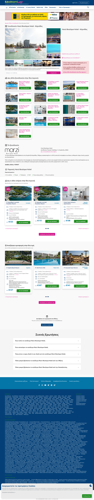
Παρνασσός (26, 409)
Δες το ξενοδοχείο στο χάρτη (48, 151)
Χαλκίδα (55, 413)
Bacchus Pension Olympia (56, 444)
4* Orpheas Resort (21, 465)
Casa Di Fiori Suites (47, 461)
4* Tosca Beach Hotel (47, 424)
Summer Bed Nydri (52, 466)
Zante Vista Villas (50, 467)
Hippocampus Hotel (29, 455)
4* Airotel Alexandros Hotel (73, 444)
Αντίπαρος (55, 397)
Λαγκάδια (25, 404)
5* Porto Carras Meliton (40, 428)
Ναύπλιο (61, 407)
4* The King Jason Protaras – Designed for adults (71, 470)
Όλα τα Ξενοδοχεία (13, 23)
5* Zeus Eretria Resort (37, 424)
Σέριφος (62, 410)
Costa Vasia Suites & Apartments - (53, 107)
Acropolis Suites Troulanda (62, 450)
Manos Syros (79, 440)
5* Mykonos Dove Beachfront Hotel (11, 460)
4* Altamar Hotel (75, 430)
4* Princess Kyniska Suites (45, 444)
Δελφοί (6, 399)
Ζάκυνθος (60, 399)
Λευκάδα (55, 404)
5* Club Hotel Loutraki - (82, 118)
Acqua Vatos (73, 445)
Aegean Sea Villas (23, 460)
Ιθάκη (17, 400)
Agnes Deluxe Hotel (35, 449)
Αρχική (6, 23)
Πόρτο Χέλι (18, 410)
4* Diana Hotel (64, 436)
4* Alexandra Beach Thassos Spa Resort (24, 441)
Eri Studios (83, 453)
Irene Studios (69, 428)
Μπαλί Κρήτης (17, 407)
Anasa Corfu (78, 453)
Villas (46, 7)
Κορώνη (37, 403)
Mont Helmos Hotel (81, 436)
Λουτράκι (20, 405)
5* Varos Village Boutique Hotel (55, 460)
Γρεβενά (65, 398)
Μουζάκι (12, 407)
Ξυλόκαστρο (23, 408)
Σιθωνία (70, 410)
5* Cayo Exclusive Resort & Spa (11, 451)
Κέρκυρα (71, 402)
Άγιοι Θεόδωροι (8, 395)
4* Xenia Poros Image (18, 426)
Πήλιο (57, 409)
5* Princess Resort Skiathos (17, 442)
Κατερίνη (57, 402)
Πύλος (27, 410)
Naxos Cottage (63, 463)
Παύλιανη (42, 409)
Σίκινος (6, 412)
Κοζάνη (11, 403)
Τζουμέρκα (65, 412)
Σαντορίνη (58, 410)
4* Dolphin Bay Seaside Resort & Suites (51, 426)
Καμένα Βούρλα (8, 402)
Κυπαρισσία (13, 404)
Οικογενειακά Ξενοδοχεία (81, 403)
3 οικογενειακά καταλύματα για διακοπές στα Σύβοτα (46, 483)
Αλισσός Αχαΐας (15, 397)
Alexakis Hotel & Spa (23, 450)
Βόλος (42, 398)
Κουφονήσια (49, 403)
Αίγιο (66, 395)
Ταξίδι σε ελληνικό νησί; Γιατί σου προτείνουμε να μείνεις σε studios (17, 479)
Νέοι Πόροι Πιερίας (16, 408)
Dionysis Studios (31, 439)
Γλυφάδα (61, 398)
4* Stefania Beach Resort (57, 430)
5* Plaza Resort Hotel (28, 452)
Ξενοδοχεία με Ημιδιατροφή (81, 399)
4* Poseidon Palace (32, 423)
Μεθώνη (45, 405)
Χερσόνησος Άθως (8, 414)
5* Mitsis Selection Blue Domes (17, 452)
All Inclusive (12, 7)
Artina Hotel (56, 442)
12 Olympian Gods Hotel (63, 429)
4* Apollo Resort (60, 462)
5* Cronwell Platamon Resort (61, 423)
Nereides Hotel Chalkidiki (40, 471)
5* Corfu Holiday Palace (9, 428)
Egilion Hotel (17, 436)
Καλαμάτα (56, 400)
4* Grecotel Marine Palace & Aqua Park (68, 421)
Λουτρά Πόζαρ (7, 405)
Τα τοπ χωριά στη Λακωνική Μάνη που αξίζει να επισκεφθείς (16, 482)
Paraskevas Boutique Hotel (38, 453)
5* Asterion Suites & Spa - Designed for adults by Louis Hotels (36, 457)
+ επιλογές (11, 211)
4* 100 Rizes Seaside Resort (45, 436)
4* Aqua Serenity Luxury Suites (60, 467)
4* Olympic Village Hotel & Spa (72, 426)
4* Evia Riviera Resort (9, 425)
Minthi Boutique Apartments (10, 441)
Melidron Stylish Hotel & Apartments (46, 472)
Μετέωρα (59, 405)
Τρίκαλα (14, 413)
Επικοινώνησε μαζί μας (21, 381)
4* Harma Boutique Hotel (62, 453)
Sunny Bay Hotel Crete (35, 444)
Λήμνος (59, 404)
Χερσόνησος (68, 413)
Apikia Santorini (36, 458)
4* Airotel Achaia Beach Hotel (79, 424)
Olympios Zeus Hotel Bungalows (25, 449)
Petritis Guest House (78, 446)
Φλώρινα (45, 413)
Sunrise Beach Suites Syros (79, 462)
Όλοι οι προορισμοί (8, 416)
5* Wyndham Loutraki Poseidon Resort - (53, 83)
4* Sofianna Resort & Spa (17, 467)
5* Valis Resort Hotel (24, 423)
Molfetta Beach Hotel (44, 458)
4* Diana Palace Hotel (82, 435)
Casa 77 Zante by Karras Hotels (73, 450)
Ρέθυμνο (34, 410)
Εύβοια (45, 399)
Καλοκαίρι (21, 7)
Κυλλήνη (68, 403)
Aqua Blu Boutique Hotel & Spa (18, 457)
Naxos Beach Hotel (21, 455)
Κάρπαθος (30, 402)
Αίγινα (63, 395)
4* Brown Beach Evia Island (10, 429)
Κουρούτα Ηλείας (43, 403)
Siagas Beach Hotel (49, 428)
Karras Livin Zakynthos (20, 466)
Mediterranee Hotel (22, 445)
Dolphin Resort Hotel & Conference (39, 467)
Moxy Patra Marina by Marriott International (42, 433)
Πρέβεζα (22, 410)
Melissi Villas (77, 460)
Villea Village (78, 457)
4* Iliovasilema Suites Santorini (24, 437)
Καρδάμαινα (14, 402)
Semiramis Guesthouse (68, 437)
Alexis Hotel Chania (58, 456)
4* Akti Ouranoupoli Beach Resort (11, 445)
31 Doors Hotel (16, 450)
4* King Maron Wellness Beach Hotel (23, 444)
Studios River (64, 444)
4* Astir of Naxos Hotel (9, 461)
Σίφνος (10, 412)
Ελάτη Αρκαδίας (16, 399)
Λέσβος (50, 404)
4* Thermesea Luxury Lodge (56, 452)
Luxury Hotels (31, 7)
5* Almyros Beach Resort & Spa (11, 455)
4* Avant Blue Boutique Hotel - (80, 95)
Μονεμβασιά (7, 407)
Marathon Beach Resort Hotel (66, 441)
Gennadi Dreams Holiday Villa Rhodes (79, 471)
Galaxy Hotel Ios (8, 447)
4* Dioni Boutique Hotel (9, 435)
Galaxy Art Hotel (39, 442)
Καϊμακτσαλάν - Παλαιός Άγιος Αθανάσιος (40, 400)
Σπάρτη (36, 412)
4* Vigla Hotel (67, 461)
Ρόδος (40, 410)
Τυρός (30, 413)
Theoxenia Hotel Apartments (78, 428)
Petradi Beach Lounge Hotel (20, 461)
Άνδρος (50, 397)
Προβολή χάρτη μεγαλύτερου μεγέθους (70, 53)
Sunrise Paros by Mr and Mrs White (73, 463)
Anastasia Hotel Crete (78, 467)
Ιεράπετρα (13, 400)
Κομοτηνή (24, 403)
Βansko (38, 398)
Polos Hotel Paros (77, 451)
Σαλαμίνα (44, 410)
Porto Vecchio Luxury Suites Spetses (54, 470)
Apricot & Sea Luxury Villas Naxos (31, 466)
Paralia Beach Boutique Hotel (21, 439)
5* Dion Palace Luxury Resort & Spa (48, 425)
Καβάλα (30, 400)
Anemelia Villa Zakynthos (61, 466)
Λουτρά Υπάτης (14, 405)
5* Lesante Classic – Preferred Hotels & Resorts (42, 465)
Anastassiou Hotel (46, 445)
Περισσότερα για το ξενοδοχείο (71, 57)
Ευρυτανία (49, 399)
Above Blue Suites (36, 435)
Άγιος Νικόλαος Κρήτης (40, 395)
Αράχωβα (59, 397)
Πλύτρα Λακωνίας (8, 410)
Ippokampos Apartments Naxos (58, 461)
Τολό (73, 412)
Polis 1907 (68, 465)
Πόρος (14, 410)
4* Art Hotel (64, 460)
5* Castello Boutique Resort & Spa (50, 453)
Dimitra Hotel (70, 467)
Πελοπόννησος (51, 409)
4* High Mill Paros (84, 431)
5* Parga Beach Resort (80, 445)
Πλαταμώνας (64, 409)
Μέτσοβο (63, 405)
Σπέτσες (40, 412)
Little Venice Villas (8, 467)
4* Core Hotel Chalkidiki (48, 442)
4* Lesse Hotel (37, 429)
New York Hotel (52, 451)
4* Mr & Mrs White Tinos (53, 429)
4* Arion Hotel (59, 425)
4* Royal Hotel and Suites (65, 445)
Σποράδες (45, 412)
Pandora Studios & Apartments (11, 470)
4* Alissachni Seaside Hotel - (53, 119)
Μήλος (68, 405)
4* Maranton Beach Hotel (36, 425)
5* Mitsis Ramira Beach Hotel (73, 452)
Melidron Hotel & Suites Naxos (74, 447)
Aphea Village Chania (72, 468)
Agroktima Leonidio (35, 437)
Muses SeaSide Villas (75, 431)
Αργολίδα (64, 397)
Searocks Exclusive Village (46, 440)
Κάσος (43, 402)
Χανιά (64, 413)
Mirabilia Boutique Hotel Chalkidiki (46, 441)
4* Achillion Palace (59, 451)
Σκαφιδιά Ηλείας (15, 412)
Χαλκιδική (60, 413)
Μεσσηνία (54, 405)
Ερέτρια (36, 399)
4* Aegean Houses (39, 461)
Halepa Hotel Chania (75, 461)
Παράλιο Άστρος (17, 409)
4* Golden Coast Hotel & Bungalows (25, 424)
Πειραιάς (46, 409)
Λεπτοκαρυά (46, 404)
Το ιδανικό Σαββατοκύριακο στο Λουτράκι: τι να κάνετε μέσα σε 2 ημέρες (44, 479)
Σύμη (53, 412)
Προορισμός (52, 7)
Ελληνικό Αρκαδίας (23, 399)
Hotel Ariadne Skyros (46, 463)
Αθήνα (59, 395)
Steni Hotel (19, 446)
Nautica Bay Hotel (71, 423)
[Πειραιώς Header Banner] (47, 16)
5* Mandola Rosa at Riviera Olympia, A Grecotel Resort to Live (16, 421)
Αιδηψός (69, 395)
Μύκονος (35, 407)
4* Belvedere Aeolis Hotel (64, 442)
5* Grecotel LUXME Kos (55, 421)
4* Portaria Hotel (73, 435)
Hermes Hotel (84, 451)
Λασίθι (41, 404)
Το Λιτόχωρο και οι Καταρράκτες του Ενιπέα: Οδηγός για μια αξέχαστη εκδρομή (50, 480)
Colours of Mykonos (60, 458)
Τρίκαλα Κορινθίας (20, 413)
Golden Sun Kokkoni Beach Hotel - (53, 95)
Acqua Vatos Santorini (48, 439)
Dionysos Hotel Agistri (70, 457)
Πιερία (60, 409)
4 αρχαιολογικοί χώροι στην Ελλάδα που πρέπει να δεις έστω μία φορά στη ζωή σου (20, 483)
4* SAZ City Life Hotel (46, 431)
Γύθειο (69, 398)
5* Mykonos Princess (15, 453)
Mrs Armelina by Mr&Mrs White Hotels (34, 463)
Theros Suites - (25, 94)
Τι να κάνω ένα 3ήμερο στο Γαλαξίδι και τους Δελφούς (76, 480)
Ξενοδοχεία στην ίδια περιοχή (47, 234)
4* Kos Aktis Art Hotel (38, 455)
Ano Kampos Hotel (8, 450)
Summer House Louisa (33, 450)
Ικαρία (20, 400)
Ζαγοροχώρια (54, 399)
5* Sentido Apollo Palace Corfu (26, 453)
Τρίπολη (25, 413)
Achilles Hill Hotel (36, 436)
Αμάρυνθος (31, 397)
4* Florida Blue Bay (66, 425)
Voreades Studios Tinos (67, 471)
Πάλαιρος (60, 408)
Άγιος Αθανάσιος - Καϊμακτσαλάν (18, 395)
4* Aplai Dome (73, 455)
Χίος (14, 414)
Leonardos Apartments (56, 436)
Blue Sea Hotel (76, 433)
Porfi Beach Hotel (29, 465)
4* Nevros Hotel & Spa (9, 449)
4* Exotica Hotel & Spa (56, 424)
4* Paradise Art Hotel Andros (23, 430)
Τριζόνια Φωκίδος (8, 413)
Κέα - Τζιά (62, 402)
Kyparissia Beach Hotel (54, 445)
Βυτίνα (53, 398)
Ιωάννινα (26, 400)
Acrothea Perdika (36, 441)
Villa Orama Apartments (56, 449)
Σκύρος (29, 412)
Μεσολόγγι (50, 405)
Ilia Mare (16, 449)
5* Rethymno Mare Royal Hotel (11, 465)
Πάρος (30, 409)
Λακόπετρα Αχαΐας (31, 404)
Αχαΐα (35, 398)
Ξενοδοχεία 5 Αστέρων (80, 395)
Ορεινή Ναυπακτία (37, 408)
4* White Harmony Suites (32, 460)
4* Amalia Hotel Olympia (28, 433)
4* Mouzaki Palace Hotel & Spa (29, 428)
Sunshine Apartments (39, 439)
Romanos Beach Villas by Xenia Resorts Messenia (14, 471)
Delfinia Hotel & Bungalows (39, 462)
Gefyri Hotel (82, 450)
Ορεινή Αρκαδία (30, 408)
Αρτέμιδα (15, 398)
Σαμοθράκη (49, 410)
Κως (21, 404)
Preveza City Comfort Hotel (45, 449)
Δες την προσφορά (23, 222)
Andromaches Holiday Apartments (71, 458)
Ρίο (37, 410)
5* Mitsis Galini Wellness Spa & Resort (12, 423)
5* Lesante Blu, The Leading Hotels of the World (24, 462)
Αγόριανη (51, 395)
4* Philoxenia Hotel (67, 430)
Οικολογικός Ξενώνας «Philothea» (70, 440)
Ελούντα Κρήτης (31, 399)
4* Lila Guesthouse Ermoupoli (10, 472)
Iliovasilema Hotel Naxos (9, 463)
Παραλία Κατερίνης (69, 408)
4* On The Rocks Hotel (55, 463)
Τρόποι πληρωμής (46, 381)
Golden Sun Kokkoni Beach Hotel (11, 430)
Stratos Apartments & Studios (31, 451)
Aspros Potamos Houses (43, 466)
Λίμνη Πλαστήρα (65, 404)
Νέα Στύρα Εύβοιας (8, 408)
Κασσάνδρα (48, 402)
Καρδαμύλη (20, 402)
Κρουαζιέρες (58, 403)
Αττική (31, 398)
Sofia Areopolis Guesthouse (29, 471)
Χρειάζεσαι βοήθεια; (47, 325)
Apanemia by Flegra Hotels (56, 433)
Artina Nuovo (7, 453)
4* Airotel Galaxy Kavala (69, 434)
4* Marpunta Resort (37, 431)
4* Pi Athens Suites (27, 447)
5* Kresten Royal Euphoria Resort (63, 455)
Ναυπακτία (57, 407)
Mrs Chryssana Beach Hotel (67, 433)
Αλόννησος (21, 397)
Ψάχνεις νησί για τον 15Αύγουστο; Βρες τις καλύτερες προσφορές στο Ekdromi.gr (43, 482)
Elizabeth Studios (8, 431)
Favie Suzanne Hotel (18, 433)
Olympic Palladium (71, 460)
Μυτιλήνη (44, 407)
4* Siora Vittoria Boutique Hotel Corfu (47, 437)
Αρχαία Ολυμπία (21, 398)
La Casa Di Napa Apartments (10, 446)
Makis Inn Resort (71, 453)
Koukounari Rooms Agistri (10, 444)
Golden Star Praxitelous (9, 433)
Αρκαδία (6, 398)
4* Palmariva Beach (20, 429)
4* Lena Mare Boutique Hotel (68, 456)
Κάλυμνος (71, 400)
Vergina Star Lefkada (69, 446)
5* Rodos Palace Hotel (66, 431)
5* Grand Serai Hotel (51, 423)
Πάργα (22, 409)
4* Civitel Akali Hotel (79, 456)
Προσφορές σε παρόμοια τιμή (47, 302)
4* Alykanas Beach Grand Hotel (60, 428)
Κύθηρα (63, 403)
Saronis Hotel (55, 439)
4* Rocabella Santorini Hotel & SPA (11, 456)
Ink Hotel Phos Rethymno (26, 468)
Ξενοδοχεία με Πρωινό (80, 398)
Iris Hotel (16, 437)
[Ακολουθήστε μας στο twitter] (48, 385)
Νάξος (48, 407)
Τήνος (70, 412)
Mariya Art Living (8, 457)
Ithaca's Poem (57, 441)
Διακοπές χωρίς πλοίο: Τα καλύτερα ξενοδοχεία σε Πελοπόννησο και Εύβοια (73, 479)
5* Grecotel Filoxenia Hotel (34, 421)
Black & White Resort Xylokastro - (24, 83)
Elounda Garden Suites (23, 456)
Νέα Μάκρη (66, 407)
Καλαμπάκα (66, 400)
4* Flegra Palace (46, 452)
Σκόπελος (25, 412)
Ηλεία (64, 399)
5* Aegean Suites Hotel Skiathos (77, 465)
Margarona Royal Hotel (17, 431)
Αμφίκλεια (41, 397)
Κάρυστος (39, 402)
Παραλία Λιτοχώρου (8, 409)
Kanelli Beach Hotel (18, 428)
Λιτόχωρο (70, 404)
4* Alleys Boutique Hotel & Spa (60, 472)
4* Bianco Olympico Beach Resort (11, 424)
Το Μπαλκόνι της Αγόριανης (25, 440)
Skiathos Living (8, 442)
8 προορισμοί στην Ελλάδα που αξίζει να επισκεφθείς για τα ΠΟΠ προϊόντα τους (19, 480)
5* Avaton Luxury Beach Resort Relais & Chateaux (36, 470)
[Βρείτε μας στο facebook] (39, 385)
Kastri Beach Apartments (57, 471)
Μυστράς (40, 407)
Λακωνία (37, 404)
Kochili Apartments (71, 439)
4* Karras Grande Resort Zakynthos (33, 434)
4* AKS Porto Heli (17, 425)
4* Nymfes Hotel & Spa (83, 430)
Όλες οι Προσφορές (64, 7)
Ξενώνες (77, 402)
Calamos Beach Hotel (71, 472)
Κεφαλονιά (7, 403)
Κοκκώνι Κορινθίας (17, 403)
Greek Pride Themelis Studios (17, 447)
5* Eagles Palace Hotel (30, 461)
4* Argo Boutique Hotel (37, 452)
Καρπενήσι (35, 402)
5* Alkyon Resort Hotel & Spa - (82, 107)
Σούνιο (33, 412)
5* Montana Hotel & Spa (41, 423)
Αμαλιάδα (26, 397)
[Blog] (54, 385)
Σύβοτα (49, 412)
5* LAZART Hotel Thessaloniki (43, 450)
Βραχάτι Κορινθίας (47, 398)
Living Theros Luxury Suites (48, 456)
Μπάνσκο (23, 407)
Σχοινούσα (60, 412)
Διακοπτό (10, 399)
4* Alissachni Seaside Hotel (81, 472)
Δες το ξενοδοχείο (25, 88)
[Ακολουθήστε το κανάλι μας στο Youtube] (45, 385)
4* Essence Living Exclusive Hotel (58, 446)
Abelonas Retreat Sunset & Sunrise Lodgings (40, 468)
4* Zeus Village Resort (22, 470)
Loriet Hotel (83, 442)
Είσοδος (76, 2)
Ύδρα (33, 413)
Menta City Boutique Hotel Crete (59, 465)
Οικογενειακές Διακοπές (80, 404)
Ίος (23, 400)
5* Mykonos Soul (82, 458)
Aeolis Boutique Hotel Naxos (58, 434)
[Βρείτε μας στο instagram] (42, 385)
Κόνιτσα (28, 403)
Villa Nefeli (64, 452)
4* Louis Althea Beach (27, 467)
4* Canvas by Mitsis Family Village (50, 455)
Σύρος (56, 412)
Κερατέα (66, 402)
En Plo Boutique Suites (28, 458)
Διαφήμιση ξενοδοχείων (60, 381)
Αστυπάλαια (27, 398)
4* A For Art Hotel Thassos (36, 440)
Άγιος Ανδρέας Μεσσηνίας (30, 395)
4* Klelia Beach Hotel (9, 426)
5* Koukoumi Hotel (83, 452)
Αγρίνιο (55, 395)
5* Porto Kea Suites (21, 451)
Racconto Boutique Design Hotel (29, 442)
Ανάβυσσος (46, 397)
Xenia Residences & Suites (51, 462)
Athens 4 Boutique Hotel (66, 449)
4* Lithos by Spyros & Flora (43, 460)
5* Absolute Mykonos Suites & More (11, 440)
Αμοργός (36, 397)
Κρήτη (54, 403)
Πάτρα (38, 409)
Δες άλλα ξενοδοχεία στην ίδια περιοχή (75, 72)
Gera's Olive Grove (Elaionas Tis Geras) (80, 441)
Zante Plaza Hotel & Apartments (36, 426)
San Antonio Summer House (27, 446)
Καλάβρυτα (51, 400)
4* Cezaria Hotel (57, 435)
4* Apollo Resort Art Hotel (58, 440)
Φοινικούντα (50, 413)
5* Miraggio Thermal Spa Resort (47, 435)
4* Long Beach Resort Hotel (81, 423)
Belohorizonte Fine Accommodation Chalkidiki (58, 468)
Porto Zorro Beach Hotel (29, 429)
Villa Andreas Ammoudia (38, 446)
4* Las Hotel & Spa (38, 445)
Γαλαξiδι (57, 398)
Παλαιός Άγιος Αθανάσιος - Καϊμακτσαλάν (49, 408)
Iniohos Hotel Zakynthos (9, 462)
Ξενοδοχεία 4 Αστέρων (80, 397)
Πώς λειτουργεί (34, 381)
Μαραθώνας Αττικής (33, 405)
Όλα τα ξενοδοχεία (8, 475)
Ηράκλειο (68, 399)
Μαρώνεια (40, 405)
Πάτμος (34, 409)
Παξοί (64, 408)
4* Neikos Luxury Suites (72, 436)
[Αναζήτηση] (88, 7)
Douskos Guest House (19, 458)
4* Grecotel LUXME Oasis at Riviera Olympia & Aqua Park (41, 430)
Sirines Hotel (77, 434)
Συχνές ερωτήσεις (74, 381)
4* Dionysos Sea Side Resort (20, 463)
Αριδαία (68, 397)
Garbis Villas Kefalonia (9, 437)
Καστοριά (53, 402)
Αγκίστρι (47, 395)
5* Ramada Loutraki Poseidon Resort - (24, 107)
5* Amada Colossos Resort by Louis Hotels (13, 468)
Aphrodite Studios (82, 444)
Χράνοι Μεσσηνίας (19, 414)
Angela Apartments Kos (68, 462)
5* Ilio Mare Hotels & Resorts (66, 424)
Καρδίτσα (25, 402)
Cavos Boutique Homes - (82, 82)
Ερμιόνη (40, 399)
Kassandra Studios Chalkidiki (22, 472)
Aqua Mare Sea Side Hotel (75, 442)
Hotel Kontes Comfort (53, 457)
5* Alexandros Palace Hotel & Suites (35, 456)
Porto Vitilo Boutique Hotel (27, 431)
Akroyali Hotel (23, 434)
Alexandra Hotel (31, 445)
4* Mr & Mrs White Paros (49, 447)
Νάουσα (52, 407)
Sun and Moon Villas (47, 446)
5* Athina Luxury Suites (68, 451)
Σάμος (54, 410)
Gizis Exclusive (7, 452)
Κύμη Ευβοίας (7, 404)
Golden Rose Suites (63, 439)
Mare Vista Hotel (45, 429)
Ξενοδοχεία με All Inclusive (81, 400)
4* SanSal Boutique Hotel (43, 451)
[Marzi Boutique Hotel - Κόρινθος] (25, 43)
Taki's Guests (48, 471)
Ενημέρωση (53, 72)
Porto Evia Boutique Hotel (56, 431)
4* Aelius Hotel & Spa (59, 437)
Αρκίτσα (10, 398)
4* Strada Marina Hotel (9, 458)
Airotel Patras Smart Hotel (79, 437)
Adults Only (40, 7)
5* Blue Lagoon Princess (75, 425)
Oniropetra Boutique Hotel (46, 434)
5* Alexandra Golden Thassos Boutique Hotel (23, 435)
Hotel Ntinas (78, 439)
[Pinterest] (51, 385)
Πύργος (30, 410)
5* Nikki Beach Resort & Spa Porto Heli (12, 434)
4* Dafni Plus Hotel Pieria (10, 466)
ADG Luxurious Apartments (26, 436)
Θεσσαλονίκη (7, 400)
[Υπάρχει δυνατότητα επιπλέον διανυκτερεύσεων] (21, 206)
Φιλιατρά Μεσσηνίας (39, 413)
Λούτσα (24, 405)
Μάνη (28, 405)
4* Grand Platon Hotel (26, 425)
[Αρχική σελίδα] (6, 7)
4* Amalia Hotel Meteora (9, 436)
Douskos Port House (65, 435)
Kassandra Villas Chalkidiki (33, 472)
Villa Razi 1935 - (23, 118)
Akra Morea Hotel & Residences (75, 429)
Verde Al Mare (52, 450)
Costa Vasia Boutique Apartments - (24, 131)
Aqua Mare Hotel (62, 457)
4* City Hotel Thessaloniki (10, 439)
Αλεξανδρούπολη (8, 397)
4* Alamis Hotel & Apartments (38, 447)
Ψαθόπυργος (26, 414)
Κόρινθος (32, 403)
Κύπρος (18, 404)
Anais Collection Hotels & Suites (78, 449)
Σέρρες (66, 410)
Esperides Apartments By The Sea (61, 447)
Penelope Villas (52, 458)
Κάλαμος (61, 400)
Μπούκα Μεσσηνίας (29, 407)
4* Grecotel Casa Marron (45, 421)
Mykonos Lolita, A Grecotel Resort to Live (75, 466)
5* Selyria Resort (62, 426)
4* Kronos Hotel (26, 426)
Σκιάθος (20, 412)
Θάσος (72, 399)
